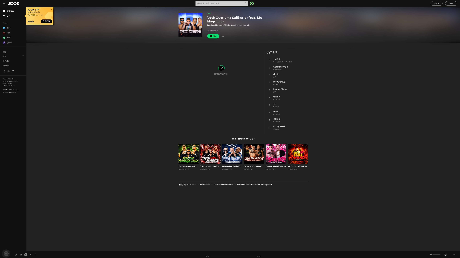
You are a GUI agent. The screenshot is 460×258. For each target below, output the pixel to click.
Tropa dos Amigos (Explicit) (210, 166)
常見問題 (6, 61)
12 (274, 104)
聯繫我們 (6, 66)
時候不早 (276, 97)
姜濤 (274, 77)
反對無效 (276, 119)
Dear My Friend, (280, 89)
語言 (4, 57)
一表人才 (276, 59)
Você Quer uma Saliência (223, 185)
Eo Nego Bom (233, 25)
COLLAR (276, 129)
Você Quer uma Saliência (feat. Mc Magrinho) (254, 185)
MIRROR (276, 107)
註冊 (451, 4)
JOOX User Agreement (10, 81)
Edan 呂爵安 (277, 62)
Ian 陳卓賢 (276, 84)
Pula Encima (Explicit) (231, 166)
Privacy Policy (7, 83)
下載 (4, 52)
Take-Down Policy (9, 86)
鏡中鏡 (275, 74)
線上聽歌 (184, 185)
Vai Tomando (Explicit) (297, 166)
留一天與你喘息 (279, 82)
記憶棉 (275, 112)
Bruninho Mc (212, 25)
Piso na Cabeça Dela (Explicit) (188, 166)
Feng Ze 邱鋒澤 (287, 62)
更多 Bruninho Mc (242, 139)
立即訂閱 (46, 21)
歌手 (194, 185)
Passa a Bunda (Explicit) (276, 166)
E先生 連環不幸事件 (280, 67)
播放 (215, 36)
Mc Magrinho (245, 25)
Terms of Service (8, 79)
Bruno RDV (222, 25)
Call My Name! (279, 126)
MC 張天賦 (276, 99)
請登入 (436, 4)
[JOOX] (14, 3)
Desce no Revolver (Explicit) (254, 166)
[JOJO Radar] (251, 3)
